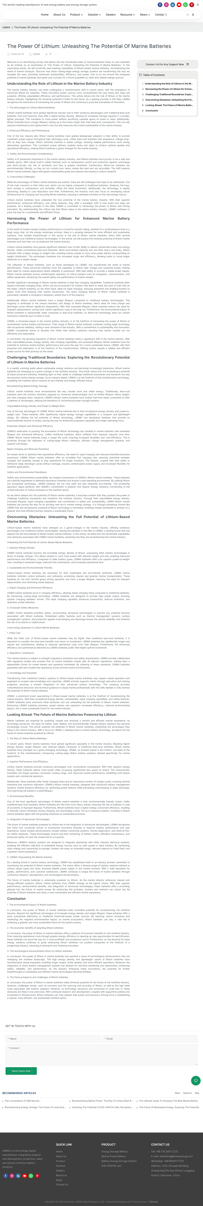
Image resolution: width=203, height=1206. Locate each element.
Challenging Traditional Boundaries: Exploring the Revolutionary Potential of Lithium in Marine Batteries (169, 94)
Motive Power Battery (114, 1156)
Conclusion (151, 110)
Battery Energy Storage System (119, 1161)
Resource (187, 1093)
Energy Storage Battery (115, 1151)
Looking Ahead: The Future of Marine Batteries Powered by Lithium (169, 105)
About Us (61, 1156)
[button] (166, 14)
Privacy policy (140, 1201)
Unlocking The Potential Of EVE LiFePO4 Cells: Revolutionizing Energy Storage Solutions (102, 1107)
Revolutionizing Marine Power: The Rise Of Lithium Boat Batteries (102, 1100)
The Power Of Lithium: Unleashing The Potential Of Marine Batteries (52, 27)
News (177, 1093)
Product (60, 1161)
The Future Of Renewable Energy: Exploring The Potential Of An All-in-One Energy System (170, 1107)
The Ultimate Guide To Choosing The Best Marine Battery (168, 1100)
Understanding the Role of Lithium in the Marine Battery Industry (169, 83)
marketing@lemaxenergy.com (176, 1156)
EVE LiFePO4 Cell (111, 1165)
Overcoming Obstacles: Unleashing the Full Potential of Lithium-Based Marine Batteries (169, 99)
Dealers (60, 1170)
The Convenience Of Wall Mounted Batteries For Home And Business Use (23, 1100)
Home (59, 1151)
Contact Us (62, 1184)
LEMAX (6, 27)
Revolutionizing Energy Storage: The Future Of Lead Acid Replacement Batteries (35, 1107)
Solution (60, 1165)
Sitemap (153, 1201)
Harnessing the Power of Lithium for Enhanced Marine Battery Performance (169, 89)
